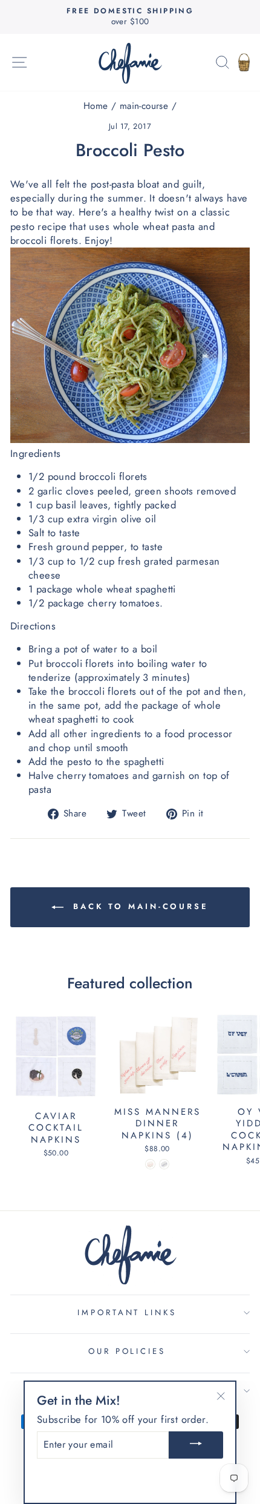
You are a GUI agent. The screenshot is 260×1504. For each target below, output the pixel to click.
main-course (144, 106)
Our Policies (127, 1351)
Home (95, 106)
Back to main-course (138, 906)
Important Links (127, 1312)
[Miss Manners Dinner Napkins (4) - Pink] (150, 1164)
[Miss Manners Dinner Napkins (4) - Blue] (164, 1164)
